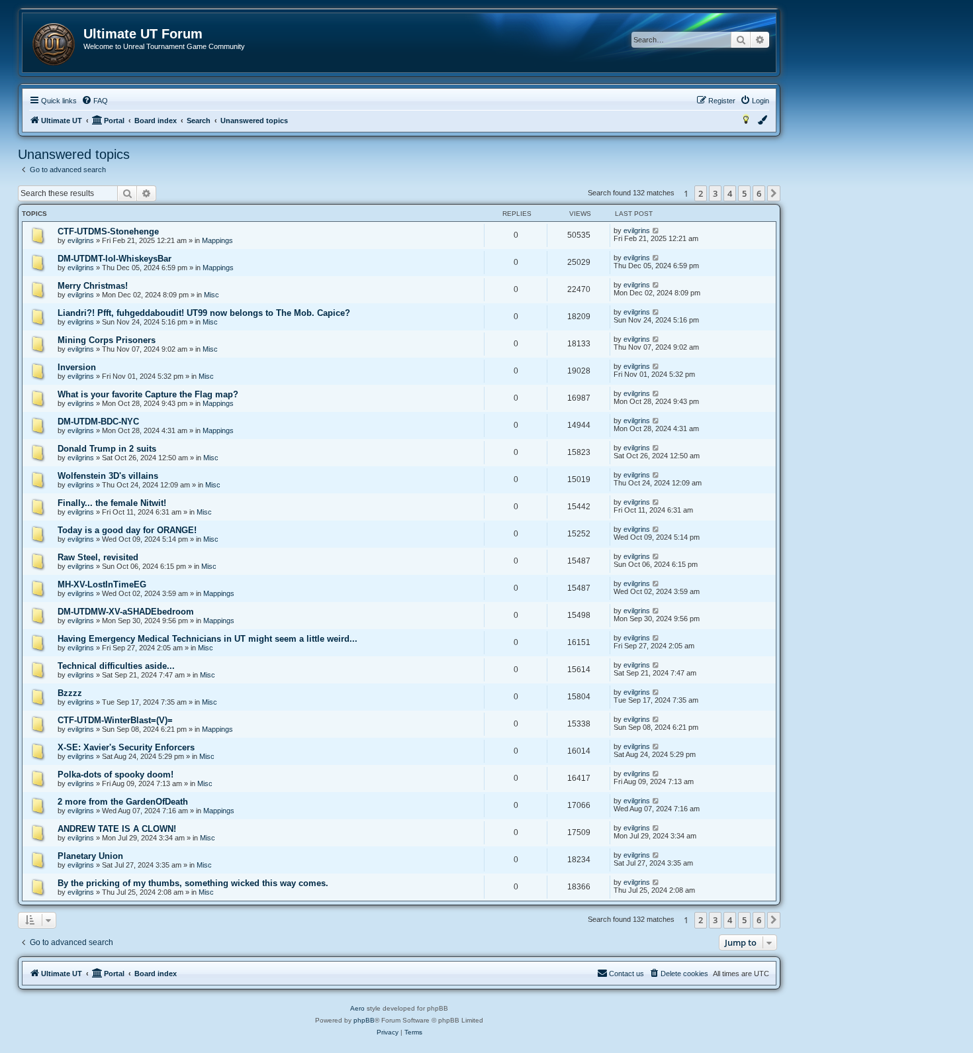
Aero (357, 1008)
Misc (211, 295)
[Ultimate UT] (53, 44)
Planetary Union (90, 856)
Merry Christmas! (93, 286)
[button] (773, 193)
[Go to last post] (656, 230)
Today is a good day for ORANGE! (127, 530)
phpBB (364, 1020)
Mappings (217, 240)
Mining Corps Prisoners (107, 340)
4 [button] (729, 193)
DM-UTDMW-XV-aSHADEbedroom (126, 612)
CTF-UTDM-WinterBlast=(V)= (115, 720)
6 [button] (759, 193)
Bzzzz (70, 693)
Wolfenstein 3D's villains (108, 476)
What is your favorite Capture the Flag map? (148, 394)
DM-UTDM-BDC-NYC (98, 421)
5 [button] (744, 193)
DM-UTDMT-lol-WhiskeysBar (114, 259)
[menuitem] (94, 101)
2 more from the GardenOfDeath (123, 802)
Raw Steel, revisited (98, 557)
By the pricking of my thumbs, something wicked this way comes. (193, 883)
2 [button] (700, 193)
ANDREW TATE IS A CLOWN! (117, 829)
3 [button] (715, 193)
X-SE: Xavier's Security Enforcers (126, 747)
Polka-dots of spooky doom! (115, 774)
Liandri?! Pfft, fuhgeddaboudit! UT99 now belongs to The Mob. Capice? (204, 313)
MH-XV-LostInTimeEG (102, 584)
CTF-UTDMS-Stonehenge (108, 231)
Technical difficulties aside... (116, 666)
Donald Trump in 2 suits (107, 449)
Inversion (77, 367)
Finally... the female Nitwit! (112, 503)
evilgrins (81, 240)
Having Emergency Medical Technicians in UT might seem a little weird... (207, 639)
